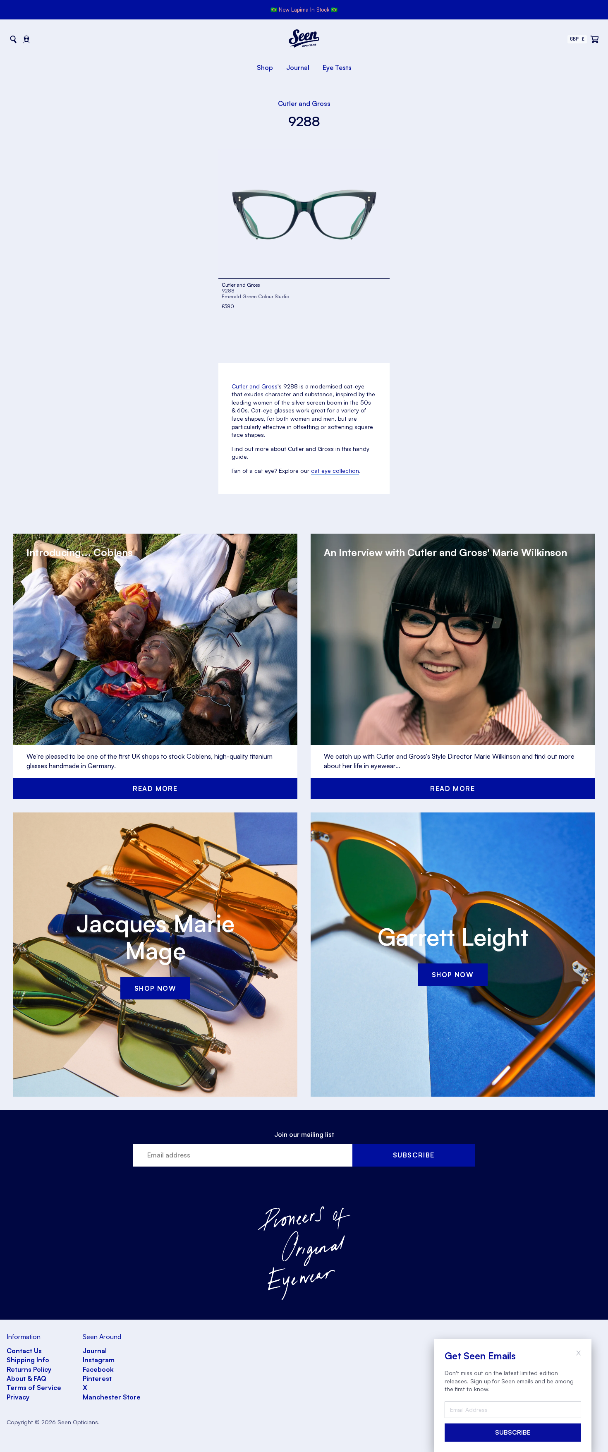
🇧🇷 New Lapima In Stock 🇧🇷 (304, 9)
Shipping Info (28, 1360)
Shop (265, 67)
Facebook (98, 1369)
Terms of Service (34, 1387)
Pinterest (97, 1378)
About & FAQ (26, 1378)
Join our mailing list (304, 1134)
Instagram (99, 1360)
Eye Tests (337, 67)
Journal (297, 67)
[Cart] (594, 39)
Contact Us (24, 1351)
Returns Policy (29, 1369)
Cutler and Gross (304, 103)
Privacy (18, 1397)
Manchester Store (112, 1397)
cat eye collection (335, 470)
